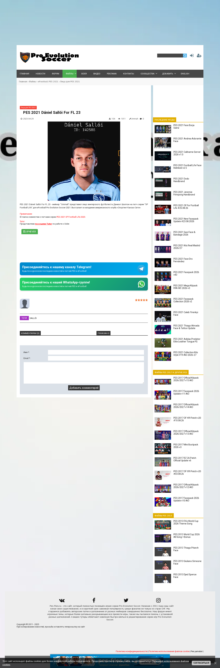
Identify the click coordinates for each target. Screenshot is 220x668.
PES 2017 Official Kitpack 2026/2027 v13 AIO (186, 432)
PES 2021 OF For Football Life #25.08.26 (186, 206)
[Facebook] (93, 601)
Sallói (33, 318)
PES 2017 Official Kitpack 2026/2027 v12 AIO (186, 486)
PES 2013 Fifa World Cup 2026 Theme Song (185, 522)
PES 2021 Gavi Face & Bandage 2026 (184, 233)
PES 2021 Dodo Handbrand (181, 180)
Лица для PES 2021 (70, 81)
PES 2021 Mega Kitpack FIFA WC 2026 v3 (185, 286)
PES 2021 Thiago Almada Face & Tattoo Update (186, 326)
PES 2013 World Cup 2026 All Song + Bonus (186, 535)
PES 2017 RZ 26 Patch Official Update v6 (184, 459)
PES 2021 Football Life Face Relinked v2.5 (187, 166)
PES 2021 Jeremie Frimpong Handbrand (184, 193)
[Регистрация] (199, 56)
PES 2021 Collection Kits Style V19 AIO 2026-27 (185, 353)
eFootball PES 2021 (48, 81)
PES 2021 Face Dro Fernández (183, 260)
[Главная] (49, 62)
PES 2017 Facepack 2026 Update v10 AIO (186, 499)
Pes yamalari (196, 651)
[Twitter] (126, 601)
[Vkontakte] (61, 601)
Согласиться (201, 663)
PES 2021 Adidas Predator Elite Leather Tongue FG (186, 340)
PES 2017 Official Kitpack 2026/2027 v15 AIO (186, 379)
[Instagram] (158, 601)
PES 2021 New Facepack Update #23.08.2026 (185, 220)
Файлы (32, 81)
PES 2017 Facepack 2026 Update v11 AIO (186, 392)
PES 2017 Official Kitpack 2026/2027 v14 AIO (186, 405)
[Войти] (191, 56)
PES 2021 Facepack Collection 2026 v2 (183, 300)
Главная (23, 81)
